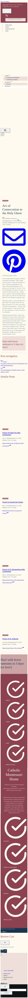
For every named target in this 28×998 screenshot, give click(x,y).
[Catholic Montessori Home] (4, 71)
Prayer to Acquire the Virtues (12, 502)
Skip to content (5, 1)
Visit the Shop (9, 970)
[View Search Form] (6, 11)
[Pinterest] (14, 272)
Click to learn (5, 4)
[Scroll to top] (2, 951)
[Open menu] (2, 134)
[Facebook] (2, 983)
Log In (9, 84)
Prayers (5, 200)
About (7, 26)
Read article (12, 648)
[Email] (14, 248)
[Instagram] (6, 983)
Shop (7, 30)
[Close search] (5, 986)
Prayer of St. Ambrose (10, 639)
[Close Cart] (5, 942)
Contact (8, 86)
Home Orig (8, 24)
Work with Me (9, 28)
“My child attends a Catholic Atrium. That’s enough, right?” (12, 370)
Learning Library (12, 79)
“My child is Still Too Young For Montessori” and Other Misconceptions (14, 363)
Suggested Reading (13, 77)
